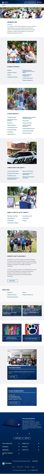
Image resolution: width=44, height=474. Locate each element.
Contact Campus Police (13, 171)
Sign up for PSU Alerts (28, 171)
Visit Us (33, 2)
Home (3, 5)
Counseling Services (12, 127)
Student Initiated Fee (28, 80)
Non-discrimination (20, 466)
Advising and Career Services (12, 120)
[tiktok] (29, 434)
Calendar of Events (11, 72)
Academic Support (11, 117)
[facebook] (15, 434)
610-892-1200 (35, 461)
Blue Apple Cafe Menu (12, 216)
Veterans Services (27, 133)
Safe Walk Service (11, 175)
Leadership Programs (12, 77)
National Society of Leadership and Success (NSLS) (28, 71)
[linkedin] (26, 434)
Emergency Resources (12, 297)
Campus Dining (10, 218)
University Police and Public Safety (28, 174)
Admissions (5, 449)
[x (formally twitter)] (17, 434)
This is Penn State (7, 443)
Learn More (12, 280)
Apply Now (27, 2)
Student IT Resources (27, 294)
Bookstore (9, 123)
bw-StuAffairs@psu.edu (13, 396)
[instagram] (20, 434)
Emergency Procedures (13, 173)
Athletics (9, 70)
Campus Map (10, 220)
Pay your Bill (25, 120)
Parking (24, 220)
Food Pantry (10, 132)
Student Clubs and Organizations (27, 75)
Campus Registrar (11, 125)
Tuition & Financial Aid (28, 130)
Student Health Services (28, 128)
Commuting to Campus (12, 222)
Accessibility (27, 466)
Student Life (25, 443)
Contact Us (25, 449)
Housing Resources (27, 216)
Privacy (13, 466)
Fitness (9, 74)
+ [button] (18, 443)
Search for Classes (27, 123)
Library (24, 292)
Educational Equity (11, 129)
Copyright (32, 466)
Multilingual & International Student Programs (29, 118)
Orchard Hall (26, 218)
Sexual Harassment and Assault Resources (13, 178)
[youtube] (23, 434)
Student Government (28, 78)
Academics (5, 446)
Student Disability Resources (27, 126)
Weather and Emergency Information (28, 177)
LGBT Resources (11, 134)
